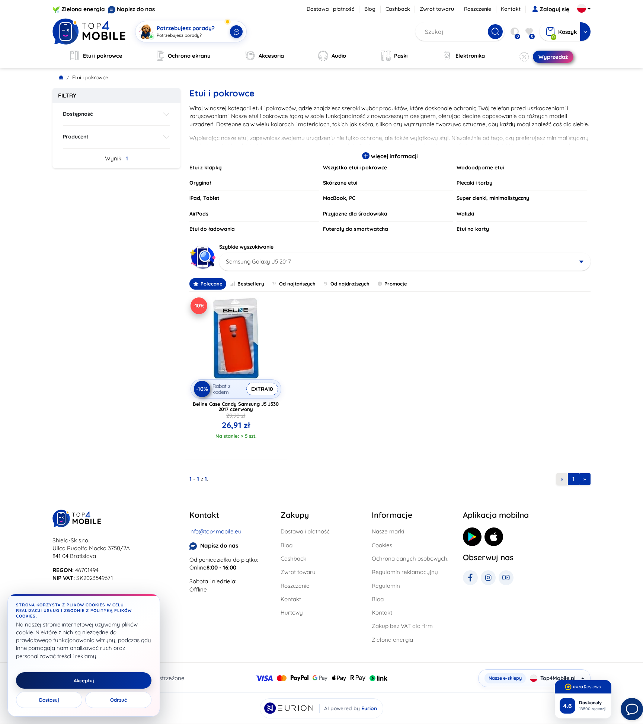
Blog (369, 9)
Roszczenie (477, 9)
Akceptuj (84, 680)
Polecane (212, 284)
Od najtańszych (297, 284)
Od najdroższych (350, 284)
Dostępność (78, 114)
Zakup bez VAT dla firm (402, 625)
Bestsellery (250, 284)
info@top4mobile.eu (215, 531)
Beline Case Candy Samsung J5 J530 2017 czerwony (236, 406)
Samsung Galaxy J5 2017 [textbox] (258, 261)
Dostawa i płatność (330, 9)
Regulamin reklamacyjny (405, 571)
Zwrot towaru (437, 9)
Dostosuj (49, 700)
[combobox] (405, 262)
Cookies (382, 545)
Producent (76, 136)
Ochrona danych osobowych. (410, 558)
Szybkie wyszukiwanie (246, 246)
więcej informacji (394, 156)
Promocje (395, 284)
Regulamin (386, 585)
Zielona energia (83, 9)
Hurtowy (292, 612)
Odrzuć (118, 700)
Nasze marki (388, 531)
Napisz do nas (136, 9)
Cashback (398, 9)
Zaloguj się (554, 9)
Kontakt (511, 9)
